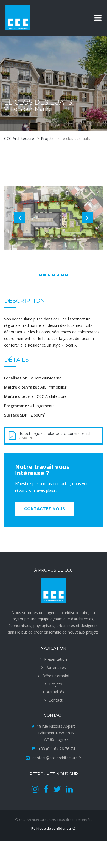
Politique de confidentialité (53, 828)
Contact (56, 700)
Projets (55, 684)
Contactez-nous (44, 508)
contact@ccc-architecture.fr (56, 757)
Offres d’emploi (55, 675)
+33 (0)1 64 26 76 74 (56, 748)
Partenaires (56, 667)
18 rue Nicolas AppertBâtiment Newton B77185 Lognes (56, 733)
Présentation (55, 659)
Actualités (55, 691)
